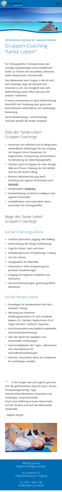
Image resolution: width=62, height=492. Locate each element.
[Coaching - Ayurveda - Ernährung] (12, 5)
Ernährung (30, 188)
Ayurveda (13, 184)
